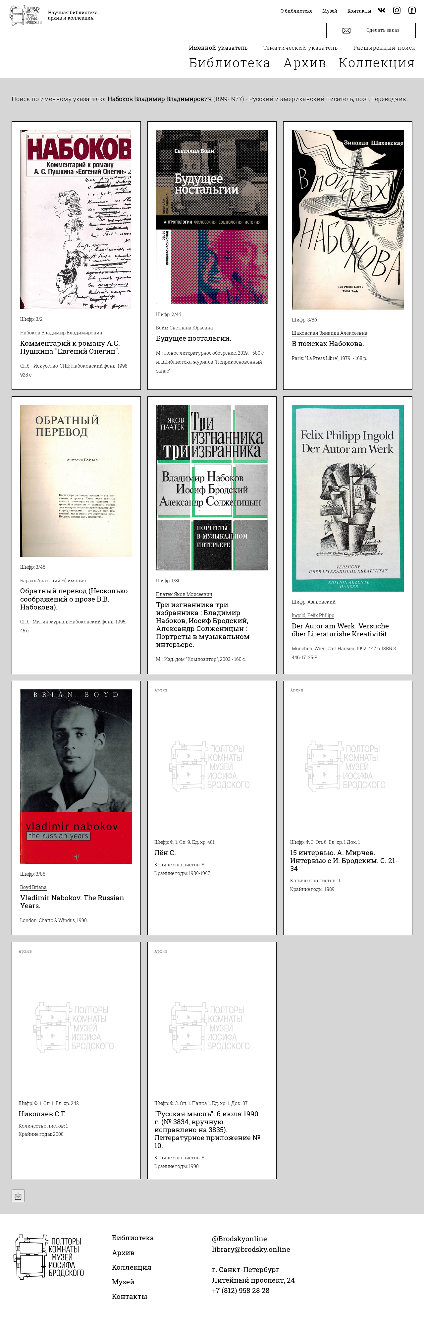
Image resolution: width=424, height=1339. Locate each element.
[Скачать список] (18, 1195)
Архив (305, 62)
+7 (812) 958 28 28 (241, 1290)
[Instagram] (396, 11)
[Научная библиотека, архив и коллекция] (25, 16)
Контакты (129, 1296)
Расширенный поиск (384, 47)
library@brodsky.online (251, 1249)
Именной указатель (218, 47)
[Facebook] (412, 11)
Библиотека (230, 62)
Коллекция (377, 62)
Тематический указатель (300, 47)
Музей (123, 1281)
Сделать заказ (382, 30)
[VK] (381, 11)
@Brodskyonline (239, 1238)
